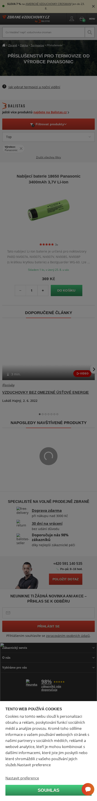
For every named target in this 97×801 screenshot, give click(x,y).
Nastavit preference (22, 778)
